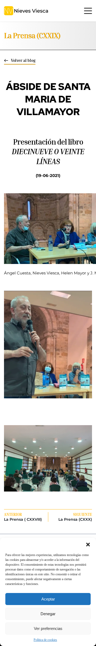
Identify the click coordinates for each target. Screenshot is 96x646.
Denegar (48, 613)
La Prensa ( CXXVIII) (23, 519)
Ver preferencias (48, 628)
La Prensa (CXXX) (75, 519)
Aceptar (48, 599)
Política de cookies (45, 640)
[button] (88, 544)
